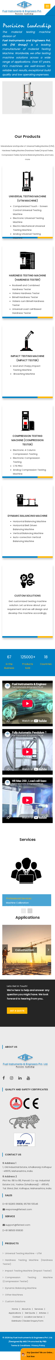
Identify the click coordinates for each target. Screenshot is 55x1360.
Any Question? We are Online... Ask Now (40, 1354)
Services (39, 1309)
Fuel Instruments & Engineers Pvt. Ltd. (33, 1337)
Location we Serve (33, 1317)
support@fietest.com (18, 1224)
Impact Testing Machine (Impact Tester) (28, 1270)
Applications (15, 1313)
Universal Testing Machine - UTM (23, 1253)
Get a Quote (17, 1010)
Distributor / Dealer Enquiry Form (27, 1321)
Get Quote (30, 1313)
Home (15, 1309)
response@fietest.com (19, 1209)
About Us (26, 1309)
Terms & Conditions (20, 1345)
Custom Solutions (15, 1301)
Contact (16, 1317)
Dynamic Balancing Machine (21, 1288)
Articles (42, 1313)
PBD (44, 1341)
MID (25, 1341)
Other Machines (14, 1294)
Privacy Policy (38, 1345)
